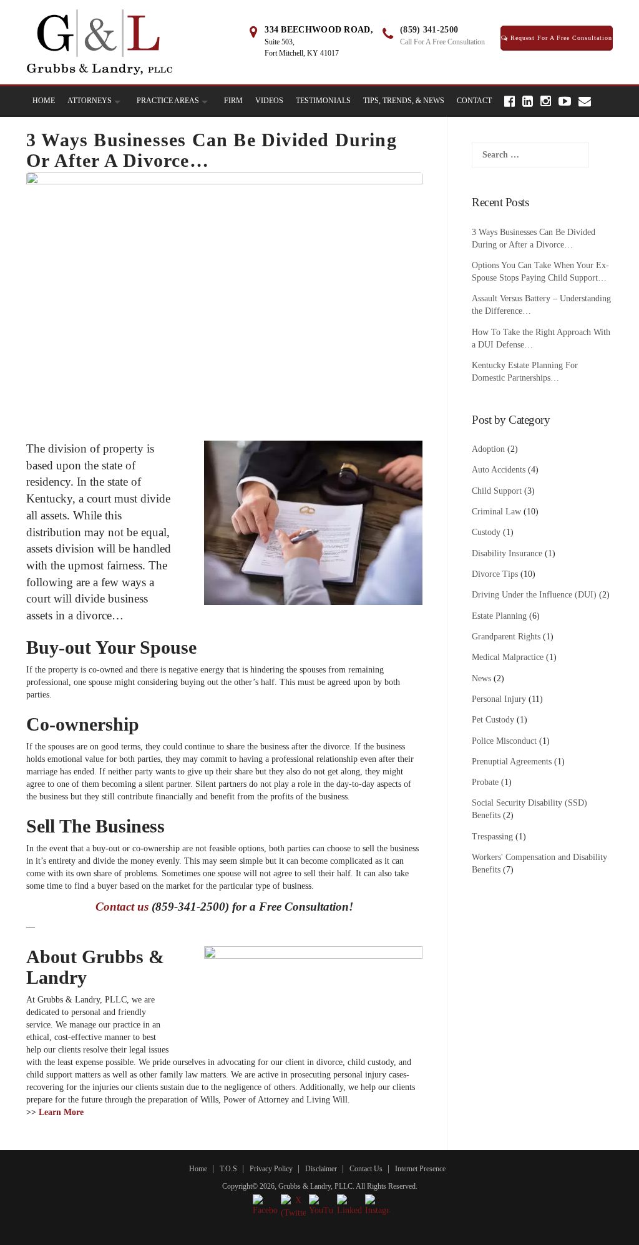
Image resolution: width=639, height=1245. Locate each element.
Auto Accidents (498, 469)
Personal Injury (499, 699)
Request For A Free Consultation (560, 37)
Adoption (488, 449)
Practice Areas (168, 100)
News (481, 678)
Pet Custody (493, 719)
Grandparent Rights (506, 636)
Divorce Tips (495, 574)
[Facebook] (509, 101)
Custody (486, 532)
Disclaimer (321, 1168)
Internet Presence (420, 1168)
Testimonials (323, 100)
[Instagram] (545, 101)
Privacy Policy (271, 1168)
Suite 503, (280, 42)
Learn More (61, 1112)
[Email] (584, 101)
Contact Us (366, 1168)
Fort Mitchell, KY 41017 (302, 53)
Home (43, 100)
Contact (474, 100)
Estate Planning (499, 616)
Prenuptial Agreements (512, 761)
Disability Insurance (507, 553)
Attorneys (89, 100)
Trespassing (492, 836)
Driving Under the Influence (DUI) (534, 594)
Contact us (122, 906)
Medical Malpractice (508, 657)
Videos (269, 100)
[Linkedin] (527, 101)
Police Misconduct (504, 741)
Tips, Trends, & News (403, 100)
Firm (233, 100)
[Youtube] (565, 101)
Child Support (497, 491)
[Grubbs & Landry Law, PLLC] (99, 41)
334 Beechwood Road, (319, 29)
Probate (485, 782)
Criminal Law (496, 511)
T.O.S (228, 1168)
